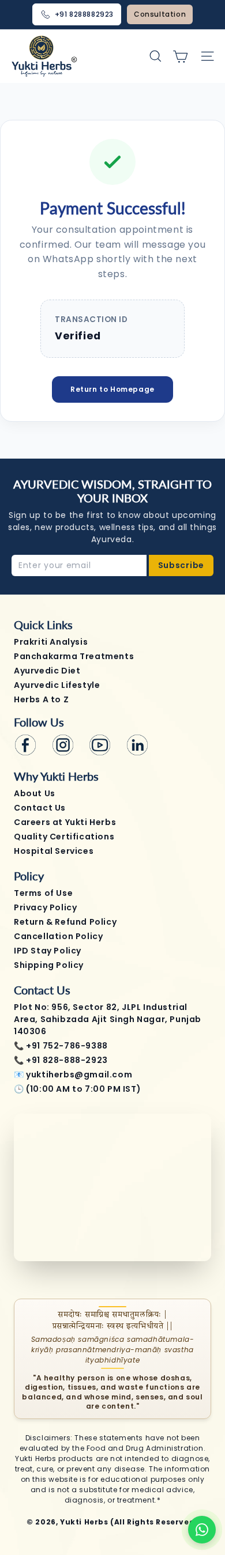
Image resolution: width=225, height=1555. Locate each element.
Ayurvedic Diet (47, 670)
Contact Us (40, 808)
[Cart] (180, 56)
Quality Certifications (64, 836)
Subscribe (181, 565)
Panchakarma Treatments (74, 656)
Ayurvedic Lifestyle (57, 685)
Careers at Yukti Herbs (65, 822)
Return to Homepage (112, 389)
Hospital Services (53, 851)
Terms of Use (43, 893)
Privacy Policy (45, 907)
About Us (34, 793)
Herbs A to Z (41, 699)
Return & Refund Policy (65, 922)
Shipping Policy (49, 965)
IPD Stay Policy (47, 950)
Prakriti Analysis (51, 642)
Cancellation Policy (58, 936)
